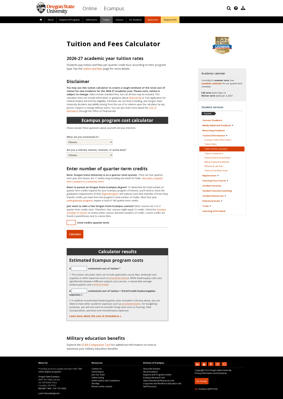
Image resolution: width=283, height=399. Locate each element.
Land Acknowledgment (48, 393)
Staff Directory (149, 386)
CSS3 (220, 397)
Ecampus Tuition (218, 139)
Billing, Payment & (217, 162)
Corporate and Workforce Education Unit (162, 383)
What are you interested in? (83, 136)
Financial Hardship (216, 170)
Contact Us (97, 368)
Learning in (213, 211)
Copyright (199, 370)
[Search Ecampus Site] (229, 8)
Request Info (170, 19)
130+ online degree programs (60, 370)
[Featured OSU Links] (236, 8)
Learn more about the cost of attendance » (95, 316)
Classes (119, 19)
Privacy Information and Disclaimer (211, 373)
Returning (213, 130)
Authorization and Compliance (106, 380)
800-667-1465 (44, 388)
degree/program (110, 193)
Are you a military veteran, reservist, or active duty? (96, 149)
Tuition (106, 19)
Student (211, 185)
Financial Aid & (217, 157)
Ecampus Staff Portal (207, 389)
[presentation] (235, 8)
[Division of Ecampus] (243, 8)
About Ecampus (150, 371)
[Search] (229, 8)
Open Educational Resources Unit (158, 380)
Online (90, 8)
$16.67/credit (101, 284)
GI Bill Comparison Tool (96, 345)
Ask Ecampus (98, 371)
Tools (205, 205)
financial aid (135, 97)
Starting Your (214, 180)
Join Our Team (98, 374)
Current (212, 120)
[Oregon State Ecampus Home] (101, 8)
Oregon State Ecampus (48, 376)
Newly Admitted (216, 125)
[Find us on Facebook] (211, 364)
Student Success (217, 190)
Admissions (91, 19)
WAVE (227, 397)
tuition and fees (92, 68)
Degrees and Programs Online (157, 374)
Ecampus (114, 8)
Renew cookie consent (102, 386)
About (51, 19)
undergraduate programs (80, 200)
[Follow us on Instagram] (218, 364)
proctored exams (118, 278)
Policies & (211, 200)
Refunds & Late (214, 166)
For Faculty (201, 381)
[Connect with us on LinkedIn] (198, 364)
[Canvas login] (224, 367)
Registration (209, 175)
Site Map (95, 383)
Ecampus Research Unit (154, 377)
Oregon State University (220, 370)
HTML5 (213, 397)
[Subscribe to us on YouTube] (204, 364)
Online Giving (98, 377)
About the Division (151, 368)
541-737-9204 (59, 388)
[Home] (41, 19)
